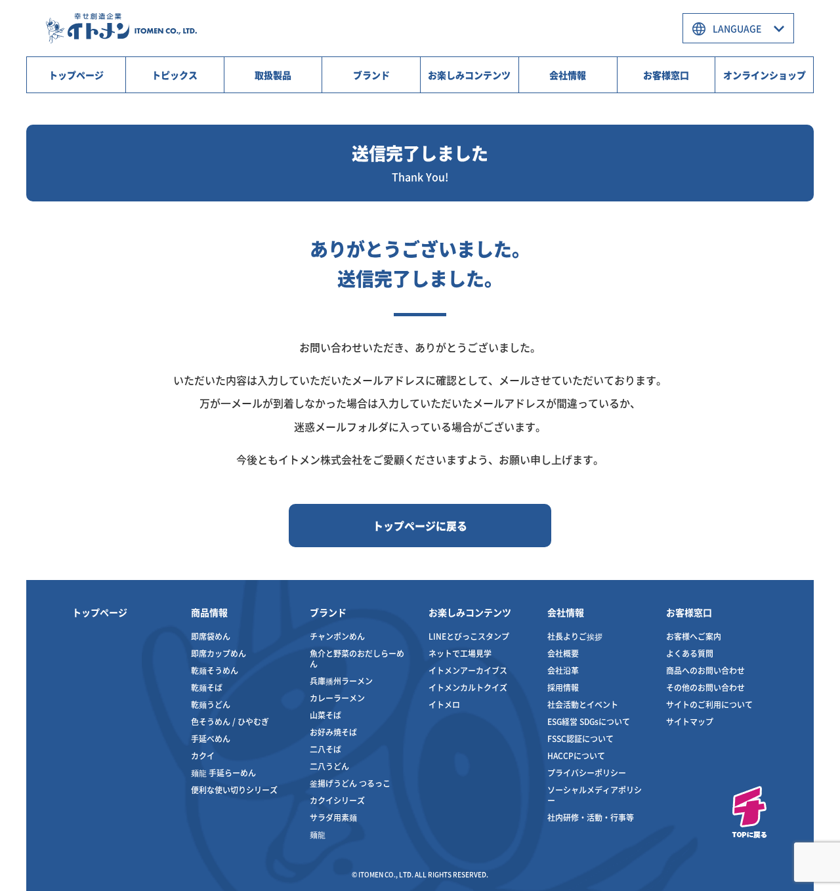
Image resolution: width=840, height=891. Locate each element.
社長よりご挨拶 (574, 636)
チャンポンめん (337, 636)
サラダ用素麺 (333, 817)
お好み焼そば (333, 731)
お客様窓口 (666, 74)
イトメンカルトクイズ (468, 687)
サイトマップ (689, 721)
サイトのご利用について (709, 704)
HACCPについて (576, 755)
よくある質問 (689, 653)
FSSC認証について (580, 738)
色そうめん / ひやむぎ (230, 721)
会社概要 (563, 653)
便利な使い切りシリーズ (234, 789)
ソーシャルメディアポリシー (594, 795)
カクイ (203, 755)
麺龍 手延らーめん (223, 772)
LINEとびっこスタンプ (469, 636)
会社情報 (567, 74)
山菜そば (325, 714)
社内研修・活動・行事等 (590, 817)
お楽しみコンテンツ (469, 74)
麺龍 (318, 834)
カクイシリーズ (337, 800)
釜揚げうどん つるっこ (350, 783)
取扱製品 (273, 74)
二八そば (325, 749)
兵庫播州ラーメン (341, 680)
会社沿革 (563, 670)
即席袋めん (210, 636)
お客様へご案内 (693, 636)
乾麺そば (206, 687)
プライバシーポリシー (586, 772)
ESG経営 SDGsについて (588, 721)
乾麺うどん (210, 704)
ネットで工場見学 (460, 653)
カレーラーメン (337, 697)
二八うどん (329, 766)
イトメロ (444, 704)
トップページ (76, 74)
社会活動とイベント (582, 704)
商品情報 (209, 612)
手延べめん (210, 738)
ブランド (371, 74)
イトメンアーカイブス (468, 670)
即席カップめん (218, 653)
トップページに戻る (420, 525)
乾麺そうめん (214, 670)
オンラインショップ (764, 74)
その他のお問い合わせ (705, 687)
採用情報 (563, 687)
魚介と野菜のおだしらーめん (357, 658)
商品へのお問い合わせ (705, 670)
